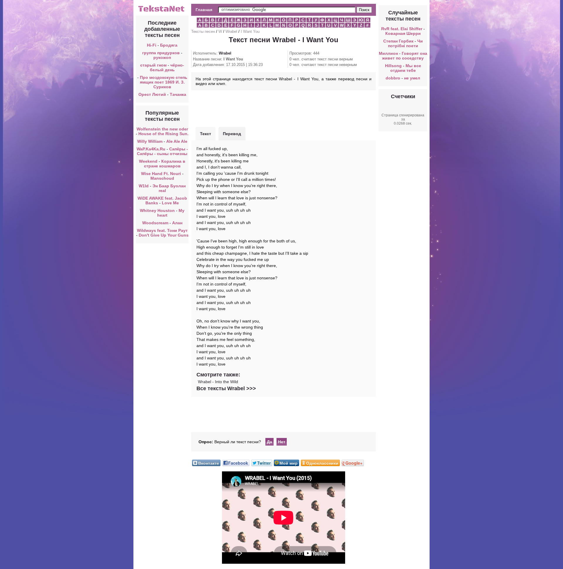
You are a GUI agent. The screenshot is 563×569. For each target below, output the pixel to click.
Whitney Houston (157, 210)
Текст (205, 133)
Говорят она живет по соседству (404, 55)
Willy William (149, 141)
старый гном (153, 65)
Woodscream (155, 222)
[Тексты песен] (162, 11)
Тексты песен (203, 31)
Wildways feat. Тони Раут (162, 230)
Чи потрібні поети (405, 43)
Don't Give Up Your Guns (164, 235)
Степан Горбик (398, 41)
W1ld (144, 186)
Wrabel (231, 31)
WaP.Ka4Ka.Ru (151, 149)
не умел (412, 78)
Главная (204, 9)
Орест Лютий (152, 94)
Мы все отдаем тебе (405, 68)
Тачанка (178, 94)
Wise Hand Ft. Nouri (161, 173)
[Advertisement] (283, 108)
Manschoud (162, 178)
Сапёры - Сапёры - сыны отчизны (162, 151)
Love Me (170, 203)
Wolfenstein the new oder (162, 129)
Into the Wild (226, 381)
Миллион (388, 53)
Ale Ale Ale (176, 141)
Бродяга (168, 45)
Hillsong (393, 65)
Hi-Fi (151, 45)
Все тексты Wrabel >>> (226, 388)
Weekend (148, 161)
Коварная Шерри (403, 33)
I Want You (250, 31)
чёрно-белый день (167, 67)
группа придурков (161, 52)
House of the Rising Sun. (163, 133)
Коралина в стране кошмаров (165, 163)
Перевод (232, 133)
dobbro (393, 78)
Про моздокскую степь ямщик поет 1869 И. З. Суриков (163, 82)
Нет (281, 441)
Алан (177, 222)
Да (269, 441)
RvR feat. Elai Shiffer (401, 28)
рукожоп (162, 57)
